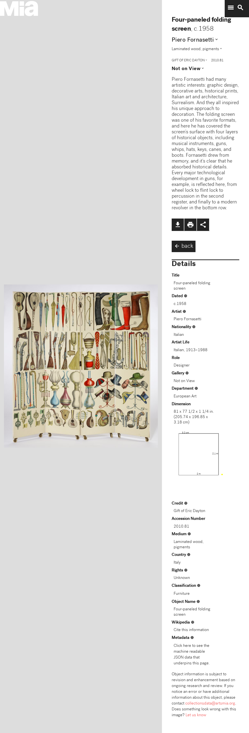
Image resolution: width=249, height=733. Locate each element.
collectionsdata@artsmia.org (210, 704)
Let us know (196, 715)
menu (230, 7)
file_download (177, 224)
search (240, 7)
